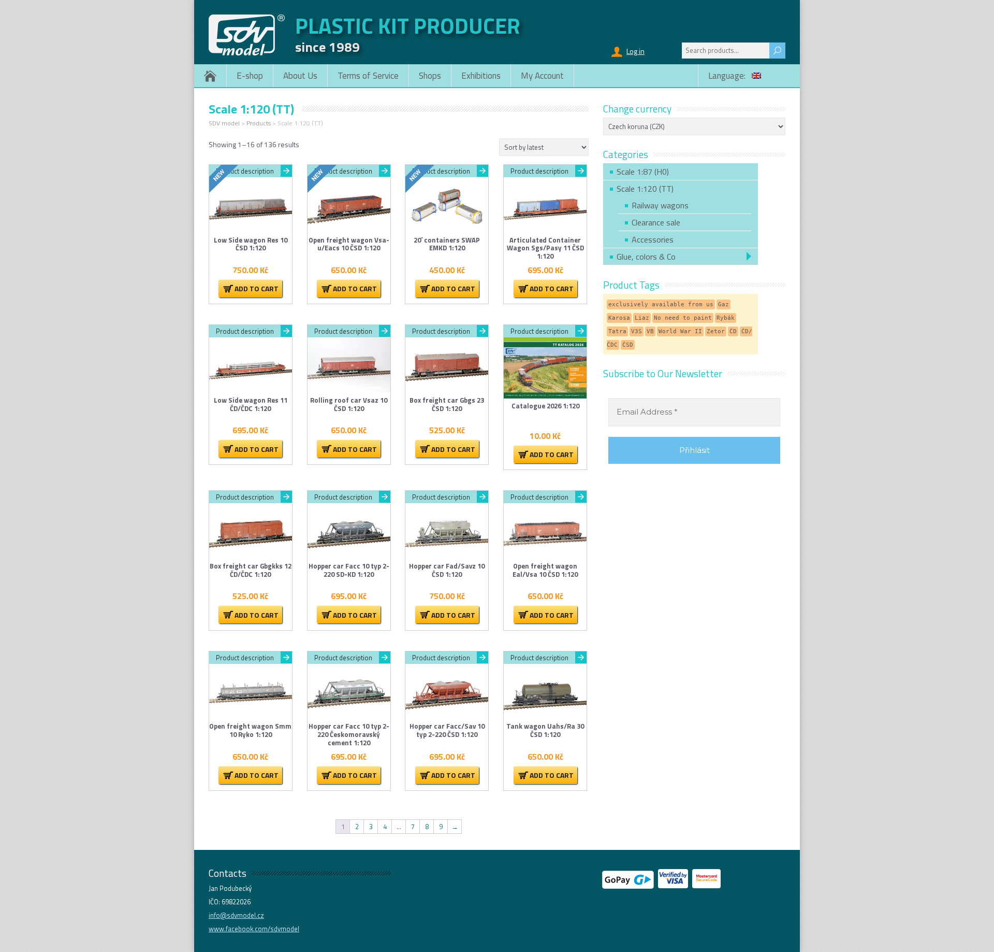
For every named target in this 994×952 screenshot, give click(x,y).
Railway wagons (660, 205)
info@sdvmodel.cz (236, 915)
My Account (542, 75)
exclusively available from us (660, 304)
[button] (250, 288)
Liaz (642, 318)
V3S (636, 331)
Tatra (617, 331)
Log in (635, 51)
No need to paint (683, 318)
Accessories (653, 239)
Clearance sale (656, 222)
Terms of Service (368, 75)
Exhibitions (481, 75)
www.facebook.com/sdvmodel (254, 928)
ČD (733, 331)
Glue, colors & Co (646, 256)
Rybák (726, 318)
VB (650, 331)
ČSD (627, 345)
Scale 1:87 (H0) (643, 171)
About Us (300, 75)
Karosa (619, 318)
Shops (430, 75)
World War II (680, 331)
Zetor (716, 331)
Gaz (723, 304)
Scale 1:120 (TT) (645, 188)
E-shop (250, 75)
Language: (728, 75)
